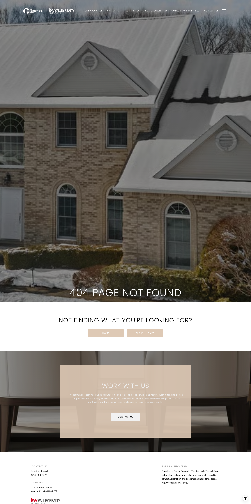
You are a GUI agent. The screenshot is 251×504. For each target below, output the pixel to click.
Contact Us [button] (125, 417)
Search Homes (145, 333)
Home (105, 333)
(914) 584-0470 (39, 475)
